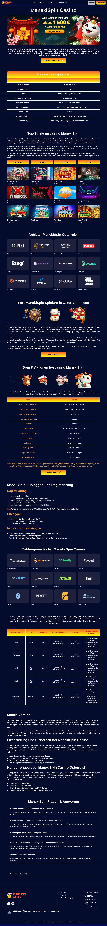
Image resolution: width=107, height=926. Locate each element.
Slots (87, 162)
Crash (64, 162)
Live (40, 162)
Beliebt (17, 162)
